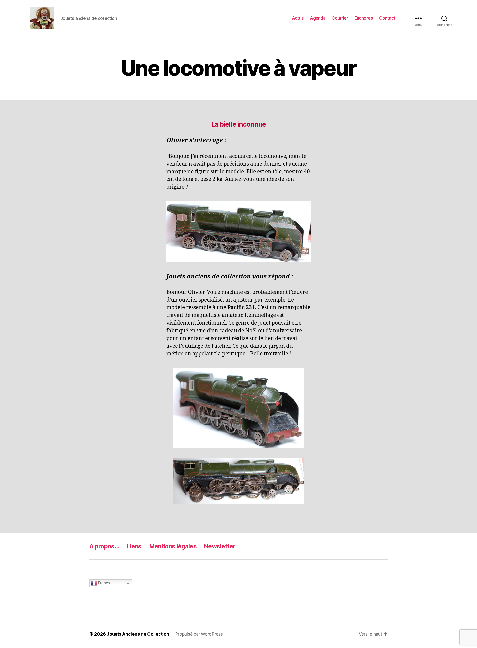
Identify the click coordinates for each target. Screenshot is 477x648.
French (103, 583)
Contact (387, 18)
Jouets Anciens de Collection (138, 634)
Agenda (317, 18)
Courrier (340, 18)
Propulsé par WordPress (199, 634)
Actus (298, 18)
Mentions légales (173, 546)
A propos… (104, 546)
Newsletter (219, 546)
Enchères (363, 18)
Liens (134, 546)
